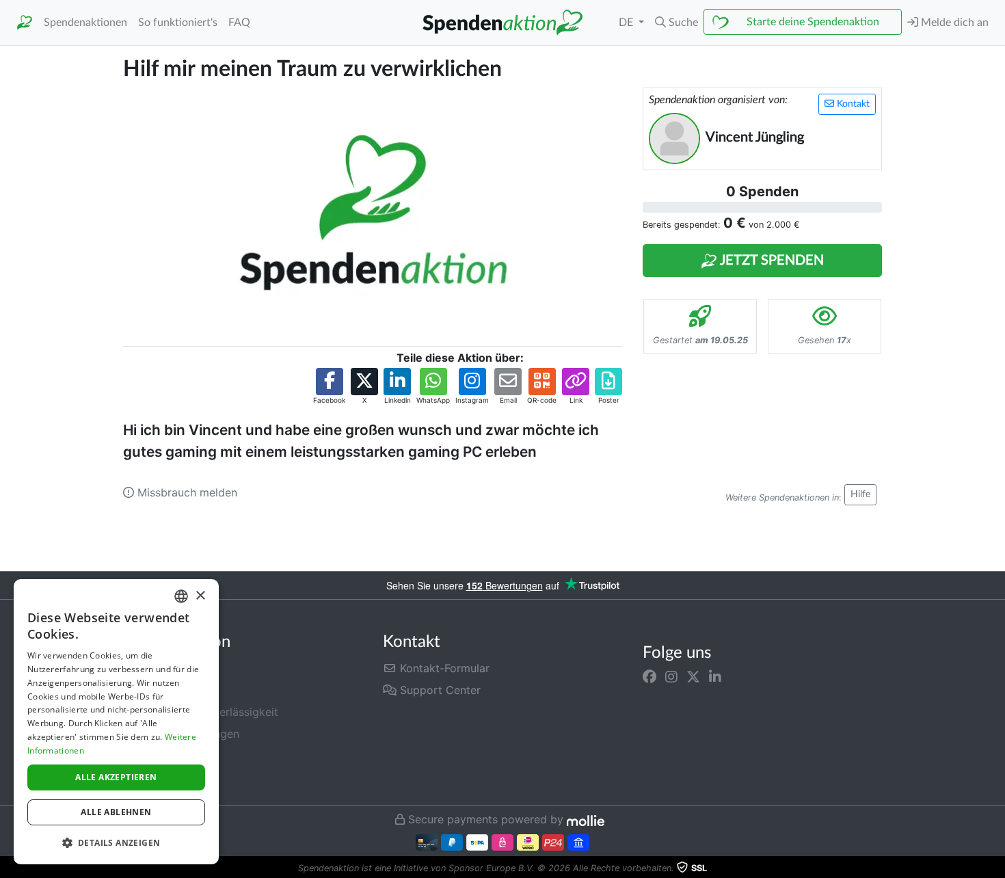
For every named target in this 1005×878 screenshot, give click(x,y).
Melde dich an (953, 22)
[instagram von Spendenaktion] (671, 676)
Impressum (151, 777)
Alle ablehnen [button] (116, 812)
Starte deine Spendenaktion (813, 21)
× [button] (200, 596)
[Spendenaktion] (24, 23)
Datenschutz (155, 755)
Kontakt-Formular (443, 668)
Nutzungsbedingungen (181, 734)
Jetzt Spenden (770, 260)
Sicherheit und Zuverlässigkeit (200, 712)
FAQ (239, 22)
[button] (676, 22)
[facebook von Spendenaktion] (649, 676)
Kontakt (852, 104)
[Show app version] (995, 868)
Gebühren (148, 668)
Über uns (146, 690)
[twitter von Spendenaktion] (693, 676)
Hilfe (860, 494)
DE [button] (627, 22)
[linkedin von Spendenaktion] (715, 676)
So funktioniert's (177, 22)
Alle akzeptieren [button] (116, 777)
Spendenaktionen (85, 22)
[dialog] (116, 721)
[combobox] (181, 596)
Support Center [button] (439, 690)
